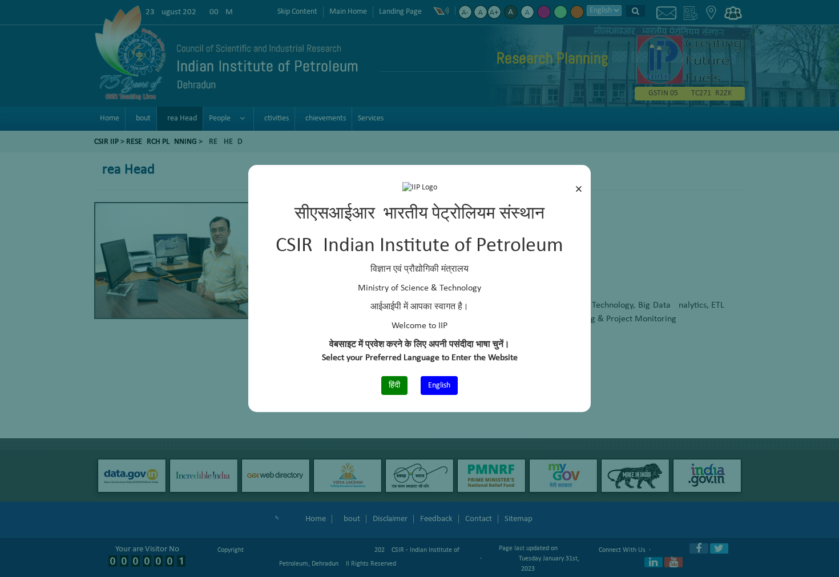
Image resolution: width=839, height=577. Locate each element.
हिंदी (394, 385)
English (439, 385)
